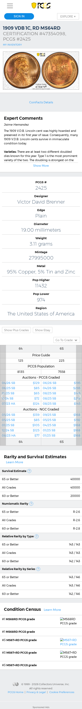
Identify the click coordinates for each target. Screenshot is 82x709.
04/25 (61, 425)
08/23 (20, 435)
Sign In (19, 16)
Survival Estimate (14, 471)
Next (79, 395)
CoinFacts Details (41, 102)
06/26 (61, 383)
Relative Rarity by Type (18, 536)
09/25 (61, 415)
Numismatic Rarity (15, 503)
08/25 (61, 393)
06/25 (20, 388)
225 (61, 360)
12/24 (20, 430)
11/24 (20, 398)
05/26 (20, 415)
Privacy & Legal (36, 692)
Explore (68, 16)
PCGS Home (15, 692)
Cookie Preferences (61, 692)
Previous (3, 395)
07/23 (20, 403)
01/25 (20, 393)
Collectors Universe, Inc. (54, 684)
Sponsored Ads (41, 707)
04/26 (20, 383)
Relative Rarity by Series (18, 569)
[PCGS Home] (41, 6)
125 (20, 360)
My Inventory (12, 44)
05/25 (20, 420)
